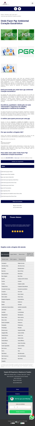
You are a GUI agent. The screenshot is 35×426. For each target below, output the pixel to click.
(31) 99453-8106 (18, 207)
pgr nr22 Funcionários (6, 188)
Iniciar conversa (20, 411)
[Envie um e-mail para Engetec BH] (19, 8)
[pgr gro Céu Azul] (9, 35)
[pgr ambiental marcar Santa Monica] (9, 69)
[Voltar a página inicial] (5, 3)
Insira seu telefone (20, 404)
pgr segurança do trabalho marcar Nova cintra (11, 193)
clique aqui (16, 157)
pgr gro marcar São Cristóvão (7, 174)
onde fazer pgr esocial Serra (7, 185)
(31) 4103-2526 (9, 157)
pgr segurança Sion (5, 190)
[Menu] (32, 3)
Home (17, 389)
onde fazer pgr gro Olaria (6, 171)
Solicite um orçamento (17, 161)
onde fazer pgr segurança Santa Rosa (9, 179)
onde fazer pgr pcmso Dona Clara (8, 182)
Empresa (17, 393)
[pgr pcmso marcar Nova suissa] (9, 52)
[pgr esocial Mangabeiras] (26, 35)
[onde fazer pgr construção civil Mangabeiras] (26, 52)
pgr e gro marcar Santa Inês (7, 177)
